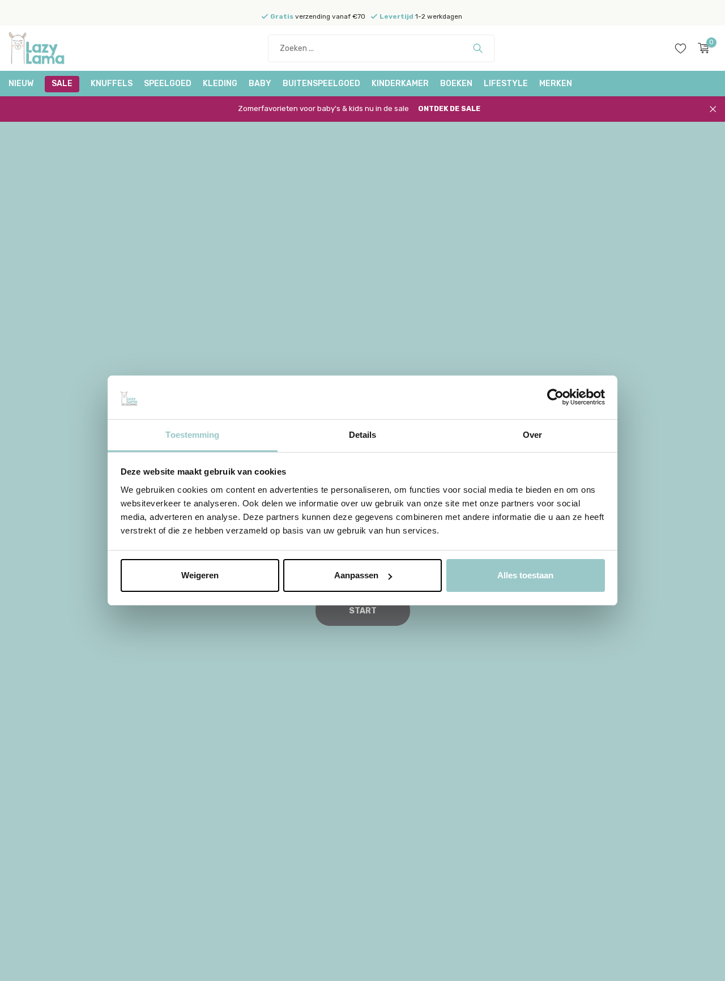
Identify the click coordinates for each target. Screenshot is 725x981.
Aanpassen (356, 575)
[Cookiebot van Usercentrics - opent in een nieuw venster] (555, 397)
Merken (555, 83)
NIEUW (20, 83)
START (363, 611)
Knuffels (112, 83)
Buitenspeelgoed (321, 83)
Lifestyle (506, 83)
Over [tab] (532, 435)
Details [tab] (363, 435)
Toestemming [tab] (192, 435)
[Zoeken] (478, 48)
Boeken (456, 83)
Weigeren (200, 575)
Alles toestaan (525, 575)
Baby (260, 83)
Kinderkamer (400, 83)
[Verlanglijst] (680, 48)
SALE (62, 83)
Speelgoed (167, 83)
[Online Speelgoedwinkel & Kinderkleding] (50, 48)
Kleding (220, 83)
